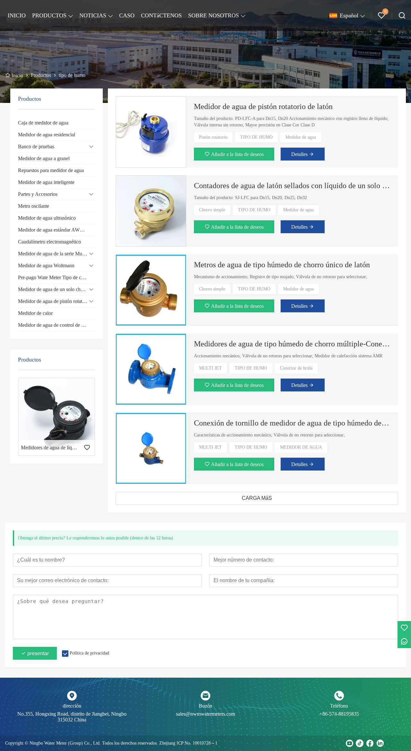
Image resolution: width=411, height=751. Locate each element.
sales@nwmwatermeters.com (205, 714)
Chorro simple (212, 209)
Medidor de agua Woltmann (46, 265)
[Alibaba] (401, 743)
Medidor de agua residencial (46, 134)
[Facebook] (370, 743)
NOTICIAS (92, 15)
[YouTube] (349, 743)
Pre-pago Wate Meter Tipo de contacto (56, 277)
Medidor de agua (300, 137)
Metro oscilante (33, 206)
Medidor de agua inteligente (46, 182)
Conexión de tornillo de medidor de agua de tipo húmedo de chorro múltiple (292, 423)
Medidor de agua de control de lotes (54, 325)
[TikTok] (359, 743)
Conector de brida (296, 368)
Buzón (205, 706)
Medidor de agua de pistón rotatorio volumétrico (56, 301)
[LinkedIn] (380, 743)
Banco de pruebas (36, 146)
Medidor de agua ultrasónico (47, 218)
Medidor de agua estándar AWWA (53, 230)
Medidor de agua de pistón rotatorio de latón (263, 106)
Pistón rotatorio (213, 137)
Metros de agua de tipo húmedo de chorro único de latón (282, 265)
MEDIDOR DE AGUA (301, 447)
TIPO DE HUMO (256, 137)
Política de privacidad (89, 653)
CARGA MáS (257, 498)
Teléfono (339, 706)
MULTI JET (210, 368)
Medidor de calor (35, 313)
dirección (72, 706)
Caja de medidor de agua (43, 122)
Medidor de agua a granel (44, 158)
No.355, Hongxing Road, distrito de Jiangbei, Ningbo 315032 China (72, 716)
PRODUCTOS (49, 15)
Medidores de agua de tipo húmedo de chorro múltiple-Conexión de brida (292, 344)
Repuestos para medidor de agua (51, 170)
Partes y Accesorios (37, 194)
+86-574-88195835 (339, 714)
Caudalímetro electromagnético (49, 241)
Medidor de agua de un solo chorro (53, 289)
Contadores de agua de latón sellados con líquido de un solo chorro (292, 185)
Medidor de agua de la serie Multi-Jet (55, 253)
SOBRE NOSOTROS (213, 15)
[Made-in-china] (390, 743)
